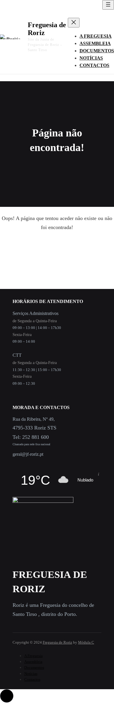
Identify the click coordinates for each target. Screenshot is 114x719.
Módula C (86, 642)
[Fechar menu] (74, 22)
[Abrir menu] (108, 5)
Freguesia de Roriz (57, 642)
